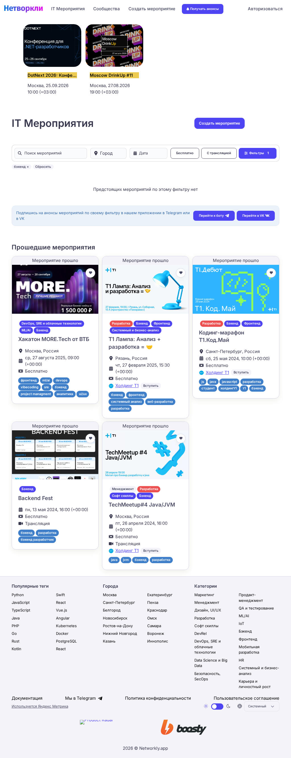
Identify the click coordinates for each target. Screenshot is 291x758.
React (61, 602)
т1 (244, 388)
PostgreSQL (66, 641)
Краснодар (157, 610)
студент (208, 388)
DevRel (200, 633)
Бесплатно (185, 153)
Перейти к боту (211, 216)
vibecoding (29, 387)
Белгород (111, 610)
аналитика (65, 394)
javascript (229, 382)
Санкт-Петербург (119, 602)
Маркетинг (204, 594)
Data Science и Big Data (210, 663)
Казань (109, 641)
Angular (63, 618)
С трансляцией (219, 153)
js (202, 382)
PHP (15, 625)
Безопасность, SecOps (207, 676)
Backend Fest (35, 498)
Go (14, 633)
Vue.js (61, 610)
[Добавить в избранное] (90, 273)
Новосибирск (115, 618)
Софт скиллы (122, 496)
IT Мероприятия (68, 8)
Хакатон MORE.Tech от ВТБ (53, 339)
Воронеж (155, 633)
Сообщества (106, 8)
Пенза (152, 602)
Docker (62, 633)
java (213, 382)
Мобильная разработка (249, 650)
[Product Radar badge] (114, 728)
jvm (126, 560)
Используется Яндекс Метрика (40, 706)
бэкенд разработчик (37, 540)
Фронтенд (162, 323)
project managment (36, 394)
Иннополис (157, 641)
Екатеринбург (159, 594)
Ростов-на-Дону (118, 625)
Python (18, 594)
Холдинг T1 (127, 385)
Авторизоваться (265, 8)
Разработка (121, 323)
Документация (27, 698)
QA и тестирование (256, 608)
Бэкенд (42, 330)
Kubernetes (66, 625)
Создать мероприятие (151, 8)
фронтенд (29, 380)
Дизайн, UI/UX (207, 610)
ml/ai (46, 380)
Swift (60, 594)
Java (16, 618)
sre (46, 387)
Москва (110, 594)
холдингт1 (229, 388)
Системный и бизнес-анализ (135, 330)
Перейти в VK (253, 216)
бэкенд (60, 387)
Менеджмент (123, 489)
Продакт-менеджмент (251, 597)
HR (241, 660)
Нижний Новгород (120, 633)
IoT (241, 623)
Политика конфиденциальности (158, 698)
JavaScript (21, 602)
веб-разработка (160, 402)
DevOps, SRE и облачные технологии (52, 323)
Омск (152, 618)
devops (61, 380)
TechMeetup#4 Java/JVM (142, 504)
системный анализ (126, 402)
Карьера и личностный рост (255, 684)
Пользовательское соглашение (246, 698)
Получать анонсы (204, 9)
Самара (154, 625)
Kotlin (16, 649)
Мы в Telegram (81, 698)
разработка (120, 408)
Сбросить (43, 167)
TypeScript (21, 610)
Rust (15, 641)
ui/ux (83, 394)
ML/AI (26, 330)
